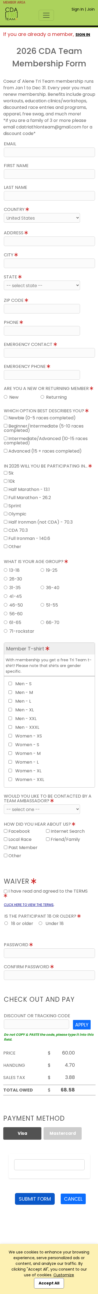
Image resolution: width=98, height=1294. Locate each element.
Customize (63, 1275)
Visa (22, 1133)
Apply (81, 1024)
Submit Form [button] (35, 1198)
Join (91, 9)
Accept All (49, 1283)
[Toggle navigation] (46, 15)
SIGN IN (82, 34)
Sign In (78, 9)
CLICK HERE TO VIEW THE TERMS (29, 904)
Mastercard (63, 1133)
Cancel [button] (73, 1198)
